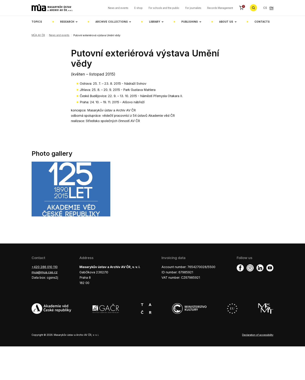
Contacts (262, 21)
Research (67, 21)
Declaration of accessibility (257, 334)
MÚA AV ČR (38, 35)
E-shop (138, 7)
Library (154, 21)
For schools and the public (164, 7)
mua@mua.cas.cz (45, 272)
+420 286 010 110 (45, 267)
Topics (37, 21)
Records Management (220, 7)
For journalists (193, 7)
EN (271, 8)
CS (265, 8)
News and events (118, 7)
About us (226, 21)
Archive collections (111, 21)
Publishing (189, 21)
